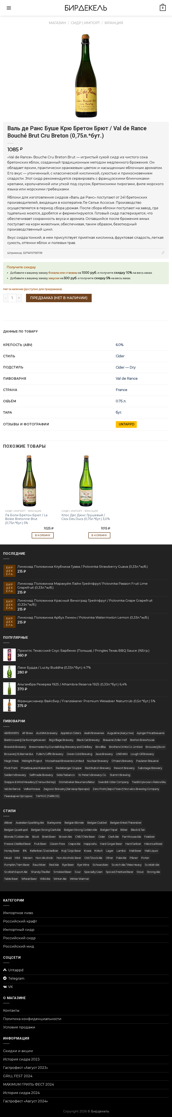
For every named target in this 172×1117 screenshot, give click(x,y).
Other (109, 857)
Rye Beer (68, 864)
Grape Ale (74, 843)
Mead (7, 857)
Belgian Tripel (108, 829)
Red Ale (54, 864)
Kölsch (98, 850)
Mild (17, 857)
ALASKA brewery (46, 733)
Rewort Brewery (124, 768)
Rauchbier (39, 864)
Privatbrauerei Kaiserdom (36, 768)
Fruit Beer (40, 843)
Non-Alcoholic (44, 857)
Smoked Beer (62, 871)
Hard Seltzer (133, 843)
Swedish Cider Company (113, 782)
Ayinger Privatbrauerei (150, 733)
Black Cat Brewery (88, 740)
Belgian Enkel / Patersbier (125, 822)
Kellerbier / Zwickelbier (44, 850)
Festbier (149, 836)
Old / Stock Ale (93, 857)
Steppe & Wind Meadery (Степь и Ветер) (29, 782)
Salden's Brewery (15, 774)
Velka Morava (32, 789)
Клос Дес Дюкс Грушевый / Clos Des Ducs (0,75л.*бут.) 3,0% (85, 517)
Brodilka (100, 746)
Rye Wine (83, 864)
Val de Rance (127, 379)
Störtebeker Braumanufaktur (77, 782)
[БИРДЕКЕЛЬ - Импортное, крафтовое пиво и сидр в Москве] (86, 8)
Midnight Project (32, 760)
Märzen (27, 857)
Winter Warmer (79, 878)
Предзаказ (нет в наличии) (58, 298)
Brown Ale (65, 836)
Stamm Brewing (120, 774)
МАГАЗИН (57, 23)
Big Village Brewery (61, 740)
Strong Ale (153, 871)
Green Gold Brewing (79, 754)
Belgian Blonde (74, 822)
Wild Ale (45, 878)
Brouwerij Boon (155, 746)
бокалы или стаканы (62, 272)
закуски (53, 278)
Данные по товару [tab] (20, 331)
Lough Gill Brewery (142, 754)
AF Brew (27, 733)
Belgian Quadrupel (16, 829)
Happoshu (90, 843)
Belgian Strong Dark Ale (46, 829)
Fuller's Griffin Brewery (49, 754)
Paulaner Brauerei (147, 760)
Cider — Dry (126, 367)
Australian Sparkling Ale (30, 822)
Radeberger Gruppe (69, 768)
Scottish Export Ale (15, 871)
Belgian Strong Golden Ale (80, 829)
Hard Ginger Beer (111, 843)
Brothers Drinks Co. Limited (125, 746)
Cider (120, 356)
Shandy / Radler (40, 871)
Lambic (121, 850)
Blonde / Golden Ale (16, 836)
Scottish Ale (152, 864)
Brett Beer (49, 836)
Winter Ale (59, 878)
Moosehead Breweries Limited (64, 760)
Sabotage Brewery (150, 768)
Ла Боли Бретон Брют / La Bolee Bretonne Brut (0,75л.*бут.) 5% (26, 519)
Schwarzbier (100, 864)
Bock (35, 836)
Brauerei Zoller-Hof (115, 740)
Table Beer (11, 878)
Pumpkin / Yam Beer (16, 864)
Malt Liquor (151, 850)
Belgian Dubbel (97, 822)
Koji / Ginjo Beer (71, 850)
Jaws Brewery (104, 754)
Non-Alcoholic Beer (69, 857)
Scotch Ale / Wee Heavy (126, 864)
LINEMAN (121, 754)
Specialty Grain (93, 871)
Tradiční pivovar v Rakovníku (149, 782)
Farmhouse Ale (131, 836)
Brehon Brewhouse (142, 740)
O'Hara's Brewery (122, 760)
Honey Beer (12, 850)
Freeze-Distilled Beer (17, 843)
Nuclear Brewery (97, 760)
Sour (78, 871)
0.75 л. (121, 401)
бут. (119, 412)
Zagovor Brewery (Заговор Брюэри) (66, 789)
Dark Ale (113, 836)
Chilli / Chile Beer (85, 836)
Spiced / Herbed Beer (119, 871)
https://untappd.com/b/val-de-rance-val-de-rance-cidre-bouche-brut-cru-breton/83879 (126, 424)
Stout (140, 871)
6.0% (120, 345)
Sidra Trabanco (65, 774)
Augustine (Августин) (120, 733)
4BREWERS (11, 733)
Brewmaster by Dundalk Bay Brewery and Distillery (60, 746)
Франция (113, 23)
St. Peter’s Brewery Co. (92, 774)
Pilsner (134, 857)
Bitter (123, 829)
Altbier (8, 822)
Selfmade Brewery (41, 774)
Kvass (87, 850)
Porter (145, 857)
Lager (109, 850)
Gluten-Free (57, 843)
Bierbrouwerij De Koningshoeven (25, 740)
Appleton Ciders (71, 733)
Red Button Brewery (98, 768)
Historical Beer (153, 843)
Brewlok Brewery (15, 746)
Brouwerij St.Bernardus (18, 754)
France (121, 390)
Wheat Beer (29, 878)
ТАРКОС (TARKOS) (47, 796)
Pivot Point (10, 768)
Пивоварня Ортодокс (18, 796)
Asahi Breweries (94, 733)
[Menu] (8, 8)
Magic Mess (11, 760)
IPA (25, 850)
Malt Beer (135, 850)
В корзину (43, 535)
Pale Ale (121, 857)
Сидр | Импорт (85, 23)
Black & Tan (138, 829)
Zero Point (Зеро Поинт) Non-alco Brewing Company (126, 789)
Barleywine (54, 822)
